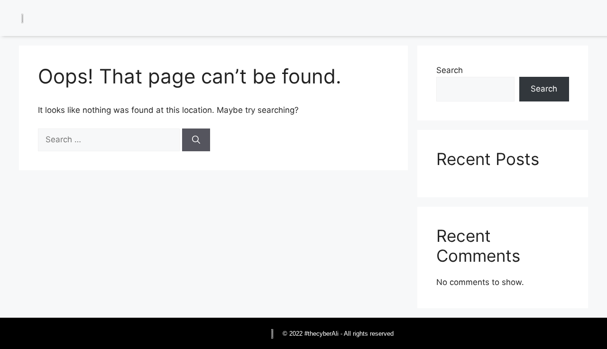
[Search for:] (110, 139)
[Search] (196, 140)
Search (449, 70)
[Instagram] (571, 19)
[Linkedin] (528, 19)
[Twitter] (550, 19)
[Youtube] (592, 19)
